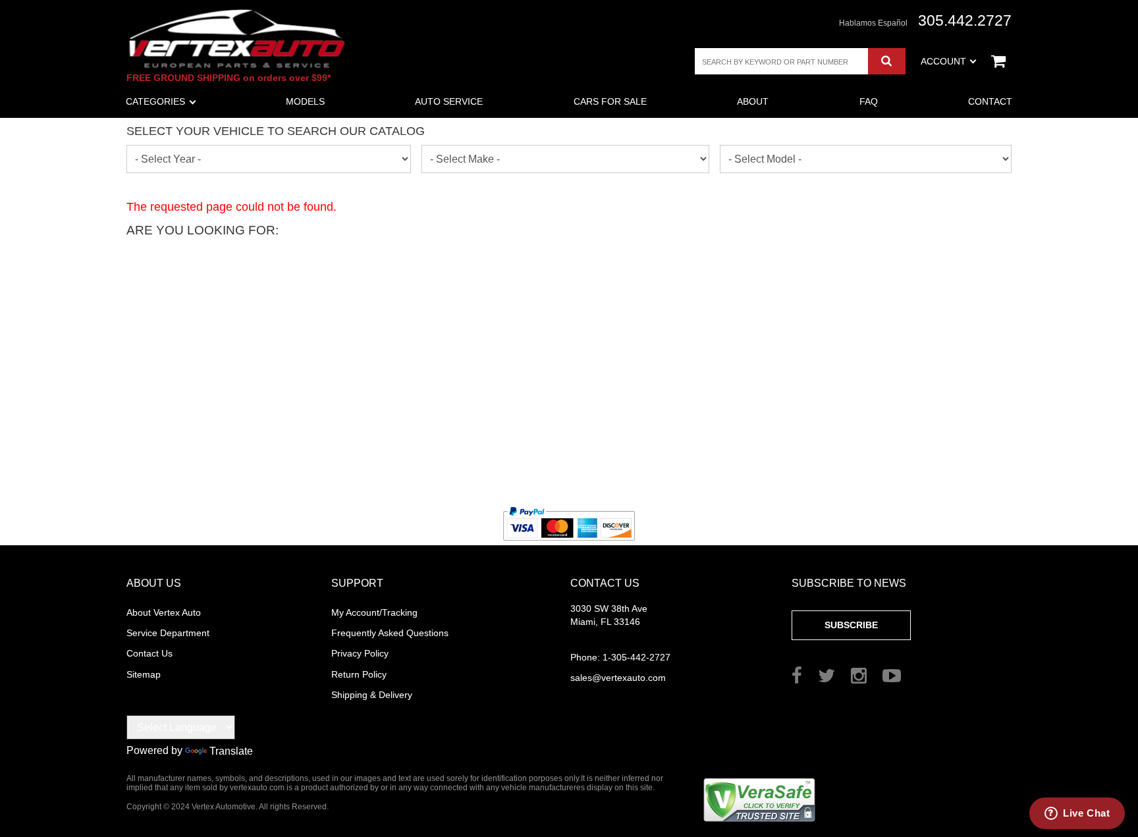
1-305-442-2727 (620, 657)
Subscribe (851, 625)
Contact (990, 101)
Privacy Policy (360, 653)
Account (943, 61)
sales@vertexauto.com (618, 677)
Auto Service (449, 101)
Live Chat (1086, 813)
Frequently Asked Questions (389, 633)
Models (305, 101)
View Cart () (998, 61)
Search (887, 61)
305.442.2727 (965, 21)
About (753, 101)
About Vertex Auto (163, 612)
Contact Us (149, 653)
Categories (155, 101)
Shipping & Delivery (371, 694)
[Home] (237, 38)
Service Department (167, 633)
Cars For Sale (610, 101)
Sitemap (143, 674)
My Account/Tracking (374, 612)
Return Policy (359, 674)
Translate (231, 751)
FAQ (868, 101)
